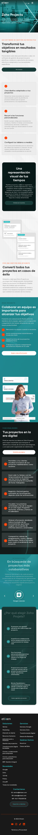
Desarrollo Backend (26, 736)
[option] (28, 3)
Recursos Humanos (9, 736)
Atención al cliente (9, 733)
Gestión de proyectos (10, 743)
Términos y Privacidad (19, 830)
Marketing (6, 730)
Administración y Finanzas (8, 740)
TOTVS (5, 775)
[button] (5, 596)
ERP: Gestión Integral (10, 762)
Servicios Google (25, 727)
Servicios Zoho (25, 730)
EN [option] (28, 3)
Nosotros (23, 743)
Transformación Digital (27, 733)
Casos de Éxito (25, 746)
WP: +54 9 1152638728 (19, 798)
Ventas (5, 727)
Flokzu (5, 778)
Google (5, 769)
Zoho (4, 772)
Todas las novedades (10, 785)
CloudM (5, 782)
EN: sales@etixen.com (19, 795)
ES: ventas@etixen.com (19, 792)
